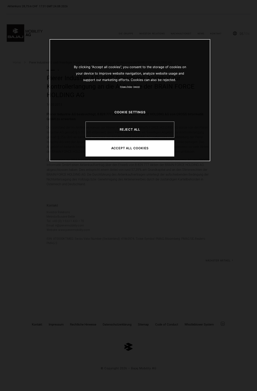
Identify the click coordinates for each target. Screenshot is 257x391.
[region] (130, 100)
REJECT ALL (130, 129)
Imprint (136, 87)
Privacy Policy (126, 87)
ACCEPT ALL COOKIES (130, 148)
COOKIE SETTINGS (130, 112)
